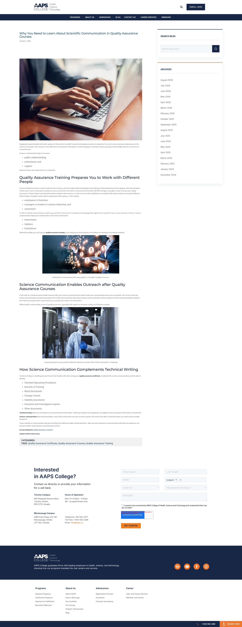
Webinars (166, 17)
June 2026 (166, 91)
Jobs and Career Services (137, 594)
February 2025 (168, 163)
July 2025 (165, 135)
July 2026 (165, 85)
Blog (118, 17)
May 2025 (165, 147)
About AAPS (71, 594)
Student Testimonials (74, 609)
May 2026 (165, 96)
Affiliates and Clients (135, 598)
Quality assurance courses (71, 443)
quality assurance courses (42, 430)
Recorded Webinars (43, 605)
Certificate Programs (44, 598)
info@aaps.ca (77, 522)
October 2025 (167, 119)
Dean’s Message (73, 598)
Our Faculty (70, 605)
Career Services (148, 17)
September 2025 (169, 124)
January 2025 (167, 169)
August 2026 (167, 80)
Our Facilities (71, 601)
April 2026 (166, 102)
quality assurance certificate (42, 443)
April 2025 (166, 152)
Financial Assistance (104, 601)
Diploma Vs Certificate (44, 601)
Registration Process (104, 594)
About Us (89, 17)
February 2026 (168, 113)
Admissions (105, 17)
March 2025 (166, 158)
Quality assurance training (99, 443)
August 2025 (167, 130)
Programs (75, 17)
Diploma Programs (43, 594)
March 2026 (166, 108)
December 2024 (168, 175)
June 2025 (166, 141)
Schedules (100, 598)
